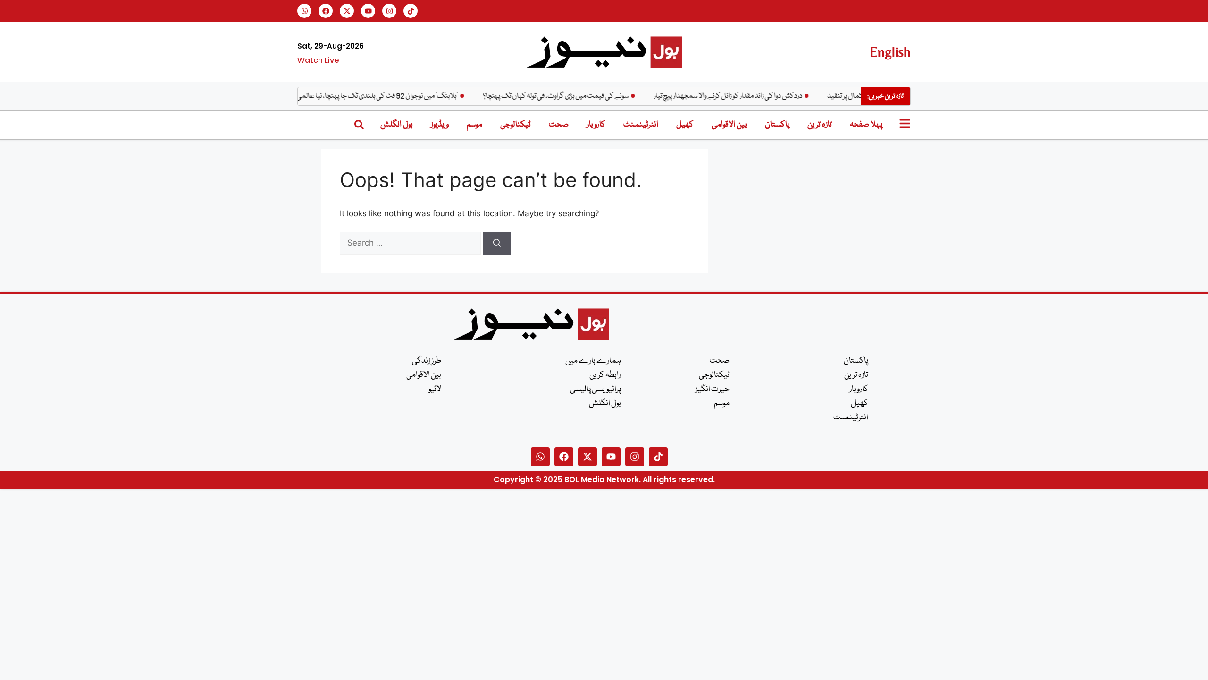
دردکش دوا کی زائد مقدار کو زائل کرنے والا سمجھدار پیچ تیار (737, 96)
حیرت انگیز (713, 389)
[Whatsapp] (304, 11)
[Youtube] (368, 11)
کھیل (685, 125)
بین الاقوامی (729, 125)
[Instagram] (389, 11)
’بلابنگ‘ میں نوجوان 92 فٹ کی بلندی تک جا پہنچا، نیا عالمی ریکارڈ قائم (373, 96)
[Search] (497, 243)
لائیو (434, 389)
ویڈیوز (440, 125)
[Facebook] (326, 11)
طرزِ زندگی (426, 361)
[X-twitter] (347, 11)
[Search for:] (411, 242)
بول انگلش (396, 125)
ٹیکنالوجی (515, 125)
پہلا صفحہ (866, 125)
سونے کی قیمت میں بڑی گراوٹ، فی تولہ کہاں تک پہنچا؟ (565, 96)
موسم (474, 125)
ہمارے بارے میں (593, 361)
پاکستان (777, 125)
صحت (559, 125)
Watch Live (318, 60)
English (890, 51)
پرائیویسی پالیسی (595, 389)
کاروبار (596, 125)
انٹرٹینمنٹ (640, 125)
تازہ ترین (819, 125)
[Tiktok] (410, 11)
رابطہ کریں (605, 375)
